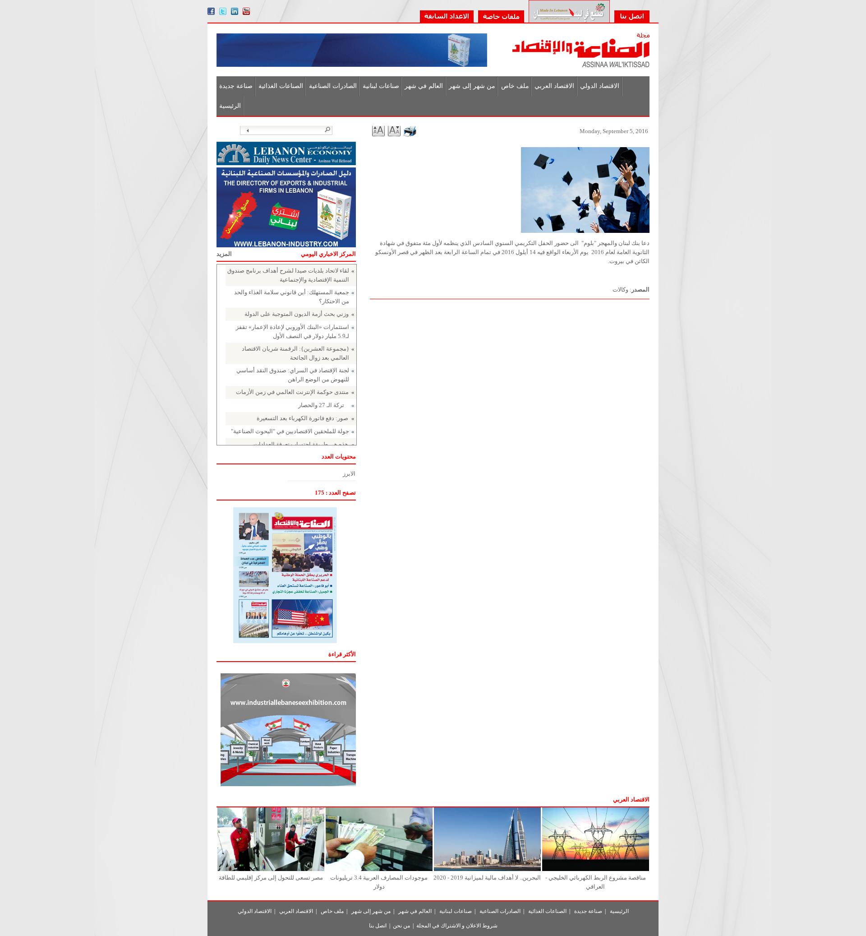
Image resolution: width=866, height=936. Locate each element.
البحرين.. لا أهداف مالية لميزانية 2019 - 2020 (487, 877)
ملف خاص (515, 86)
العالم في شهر (424, 86)
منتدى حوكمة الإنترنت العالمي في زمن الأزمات (292, 392)
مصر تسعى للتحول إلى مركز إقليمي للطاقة (271, 877)
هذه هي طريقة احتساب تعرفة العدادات (300, 444)
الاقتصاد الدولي (599, 86)
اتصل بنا (378, 925)
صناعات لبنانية (381, 86)
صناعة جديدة (236, 86)
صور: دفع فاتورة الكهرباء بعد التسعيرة (302, 418)
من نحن (401, 925)
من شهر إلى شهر (472, 86)
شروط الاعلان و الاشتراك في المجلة (456, 925)
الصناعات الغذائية (280, 86)
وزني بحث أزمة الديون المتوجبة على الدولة (296, 313)
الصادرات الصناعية (333, 86)
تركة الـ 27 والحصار (321, 405)
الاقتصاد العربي (554, 86)
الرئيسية (230, 105)
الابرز (349, 473)
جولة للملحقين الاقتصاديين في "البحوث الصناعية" (290, 431)
